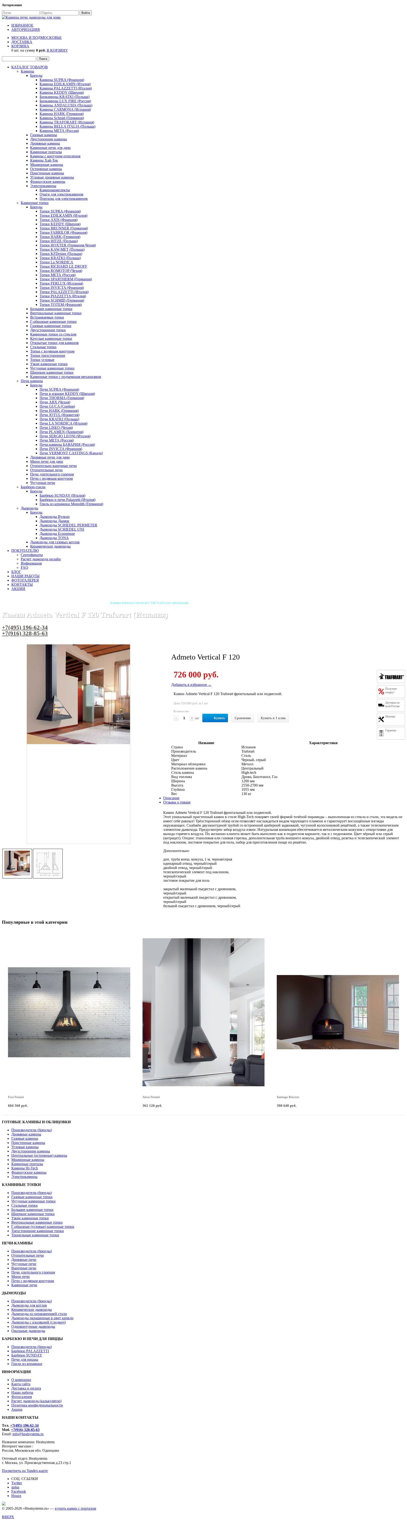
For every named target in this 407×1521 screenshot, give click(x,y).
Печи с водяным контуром (51, 478)
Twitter (16, 1483)
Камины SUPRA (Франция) (62, 80)
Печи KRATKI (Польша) (59, 419)
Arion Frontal (151, 1097)
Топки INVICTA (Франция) (62, 288)
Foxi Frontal (16, 1097)
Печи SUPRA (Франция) (59, 389)
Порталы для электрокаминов (64, 199)
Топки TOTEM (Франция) (61, 305)
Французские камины (47, 182)
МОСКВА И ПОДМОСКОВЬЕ (36, 38)
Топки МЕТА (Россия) (58, 275)
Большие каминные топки (51, 309)
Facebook (18, 1491)
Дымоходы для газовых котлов (55, 542)
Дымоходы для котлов (29, 1305)
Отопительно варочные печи (53, 466)
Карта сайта (20, 1384)
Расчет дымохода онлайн (41, 559)
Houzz (16, 1496)
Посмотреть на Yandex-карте (25, 1471)
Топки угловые (42, 360)
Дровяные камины (45, 143)
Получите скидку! (391, 690)
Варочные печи (23, 1268)
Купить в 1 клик (273, 718)
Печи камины (32, 381)
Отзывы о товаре (177, 802)
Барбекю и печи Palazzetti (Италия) (67, 500)
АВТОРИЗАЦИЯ (25, 30)
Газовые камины (43, 135)
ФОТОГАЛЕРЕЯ (25, 580)
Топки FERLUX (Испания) (61, 283)
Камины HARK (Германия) (62, 114)
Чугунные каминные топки (52, 368)
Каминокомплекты (55, 190)
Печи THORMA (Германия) (62, 398)
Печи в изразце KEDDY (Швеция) (67, 394)
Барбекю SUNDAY (26, 1355)
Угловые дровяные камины (52, 177)
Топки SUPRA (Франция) (60, 211)
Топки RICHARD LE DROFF (63, 266)
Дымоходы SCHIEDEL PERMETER (68, 525)
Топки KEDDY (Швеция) (60, 224)
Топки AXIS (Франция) (58, 220)
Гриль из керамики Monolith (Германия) (71, 504)
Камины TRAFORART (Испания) (67, 122)
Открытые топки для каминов (54, 343)
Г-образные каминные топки (53, 322)
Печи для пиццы (24, 1359)
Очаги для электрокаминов (61, 194)
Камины (27, 71)
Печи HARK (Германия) (59, 411)
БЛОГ (16, 572)
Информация (31, 563)
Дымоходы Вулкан (55, 517)
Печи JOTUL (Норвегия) (59, 415)
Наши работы (22, 1392)
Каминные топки (35, 203)
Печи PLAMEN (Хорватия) (61, 432)
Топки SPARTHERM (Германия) (66, 279)
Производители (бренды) (31, 1130)
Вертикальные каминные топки (55, 313)
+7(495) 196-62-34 (25, 627)
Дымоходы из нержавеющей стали (39, 1314)
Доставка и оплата (26, 1388)
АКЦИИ (18, 589)
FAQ (24, 568)
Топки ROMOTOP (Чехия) (61, 271)
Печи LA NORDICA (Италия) (63, 423)
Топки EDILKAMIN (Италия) (63, 215)
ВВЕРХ (8, 1517)
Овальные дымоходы (28, 1331)
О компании (21, 1380)
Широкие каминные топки (51, 372)
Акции (16, 1409)
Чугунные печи (42, 483)
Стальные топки (43, 347)
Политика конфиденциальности (37, 1405)
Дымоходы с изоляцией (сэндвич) (38, 1322)
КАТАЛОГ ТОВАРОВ (29, 67)
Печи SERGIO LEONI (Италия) (65, 436)
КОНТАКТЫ (22, 584)
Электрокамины (43, 186)
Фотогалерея (21, 1397)
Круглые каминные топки (51, 338)
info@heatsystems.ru (28, 1434)
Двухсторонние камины (30, 1151)
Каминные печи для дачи (50, 148)
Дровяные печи (23, 1260)
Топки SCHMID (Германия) (62, 300)
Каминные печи (24, 1285)
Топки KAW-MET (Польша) (62, 249)
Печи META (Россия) (57, 440)
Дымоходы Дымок (54, 521)
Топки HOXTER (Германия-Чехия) (68, 245)
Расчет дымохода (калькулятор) (36, 1401)
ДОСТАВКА (21, 42)
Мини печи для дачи (46, 461)
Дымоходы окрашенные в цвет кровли (42, 1318)
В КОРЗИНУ (57, 50)
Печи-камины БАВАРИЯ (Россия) (67, 445)
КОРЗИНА (20, 46)
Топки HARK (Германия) (60, 237)
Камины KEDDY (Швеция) (62, 92)
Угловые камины (25, 1147)
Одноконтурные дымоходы (33, 1326)
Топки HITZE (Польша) (59, 241)
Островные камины (46, 169)
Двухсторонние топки (48, 330)
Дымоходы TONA (54, 538)
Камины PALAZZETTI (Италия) (66, 88)
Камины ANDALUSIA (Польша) (66, 105)
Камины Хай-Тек (44, 160)
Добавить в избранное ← (191, 685)
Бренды (36, 76)
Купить (219, 718)
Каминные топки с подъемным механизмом (65, 377)
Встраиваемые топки (47, 317)
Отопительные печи (46, 470)
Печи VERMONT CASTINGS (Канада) (71, 453)
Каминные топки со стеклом (53, 334)
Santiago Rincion (288, 1097)
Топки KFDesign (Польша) (61, 254)
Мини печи (20, 1277)
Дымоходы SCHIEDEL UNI (62, 529)
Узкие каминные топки (49, 364)
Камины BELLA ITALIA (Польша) (67, 126)
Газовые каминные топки (50, 326)
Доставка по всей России (392, 704)
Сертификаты (32, 555)
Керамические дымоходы (50, 546)
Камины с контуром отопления (55, 156)
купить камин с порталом (75, 1508)
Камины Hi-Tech (24, 1168)
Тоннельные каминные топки (35, 1235)
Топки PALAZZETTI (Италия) (64, 292)
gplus (15, 1487)
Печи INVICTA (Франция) (61, 449)
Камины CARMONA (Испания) (65, 109)
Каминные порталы (46, 152)
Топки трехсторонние (47, 355)
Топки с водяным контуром (52, 351)
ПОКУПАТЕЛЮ (25, 551)
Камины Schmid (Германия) (62, 118)
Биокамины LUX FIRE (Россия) (65, 101)
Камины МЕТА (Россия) (59, 131)
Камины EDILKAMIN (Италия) (65, 84)
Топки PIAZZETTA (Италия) (63, 296)
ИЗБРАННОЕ (22, 25)
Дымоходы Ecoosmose (57, 534)
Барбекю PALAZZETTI (30, 1351)
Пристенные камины (47, 173)
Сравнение (243, 718)
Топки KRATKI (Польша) (60, 258)
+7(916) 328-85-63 (25, 633)
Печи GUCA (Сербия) (57, 406)
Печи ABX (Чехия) (55, 402)
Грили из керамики (26, 1364)
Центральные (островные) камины (39, 1155)
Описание (171, 798)
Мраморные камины (46, 165)
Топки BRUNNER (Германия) (64, 228)
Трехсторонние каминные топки (37, 1231)
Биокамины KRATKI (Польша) (65, 97)
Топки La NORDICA (56, 262)
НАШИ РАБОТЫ (25, 576)
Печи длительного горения (52, 474)
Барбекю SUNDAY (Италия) (62, 495)
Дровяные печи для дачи (50, 457)
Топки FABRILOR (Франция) (63, 232)
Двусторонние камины (48, 139)
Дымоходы (29, 508)
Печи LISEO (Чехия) (56, 428)
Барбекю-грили (33, 487)
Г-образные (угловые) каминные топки (42, 1227)
